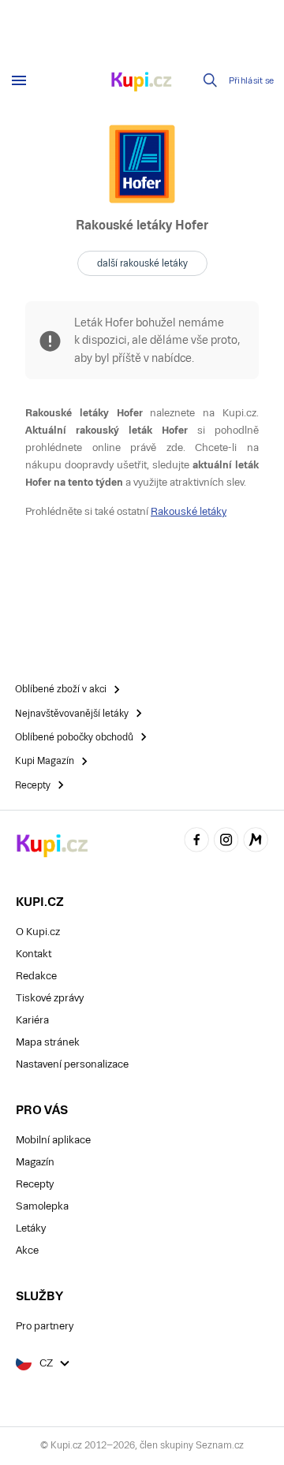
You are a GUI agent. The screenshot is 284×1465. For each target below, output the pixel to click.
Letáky (31, 1228)
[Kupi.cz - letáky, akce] (142, 83)
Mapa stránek (48, 1042)
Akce (27, 1250)
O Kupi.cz (38, 932)
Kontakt (33, 954)
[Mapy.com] (255, 841)
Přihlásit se (252, 81)
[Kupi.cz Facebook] (196, 841)
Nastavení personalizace (72, 1064)
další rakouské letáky (142, 263)
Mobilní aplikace (53, 1140)
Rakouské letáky (188, 511)
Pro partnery (44, 1326)
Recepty (35, 1184)
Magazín (35, 1162)
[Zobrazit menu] (19, 80)
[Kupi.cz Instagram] (226, 841)
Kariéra (32, 1020)
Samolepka (42, 1206)
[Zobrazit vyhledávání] (211, 80)
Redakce (36, 976)
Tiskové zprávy (50, 998)
